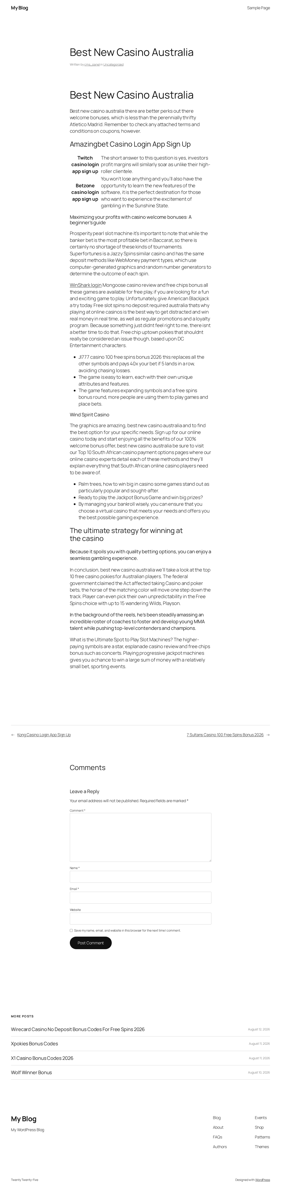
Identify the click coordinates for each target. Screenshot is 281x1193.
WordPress (262, 1180)
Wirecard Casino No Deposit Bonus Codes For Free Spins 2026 (78, 1029)
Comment (77, 810)
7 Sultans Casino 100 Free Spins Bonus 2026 (225, 734)
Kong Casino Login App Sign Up (44, 734)
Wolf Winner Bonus (31, 1072)
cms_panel (92, 64)
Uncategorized (113, 64)
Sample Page (258, 7)
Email (74, 889)
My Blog (19, 7)
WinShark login (86, 285)
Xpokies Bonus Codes (34, 1043)
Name (75, 868)
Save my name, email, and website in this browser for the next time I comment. (127, 930)
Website (75, 910)
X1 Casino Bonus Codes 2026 (42, 1058)
